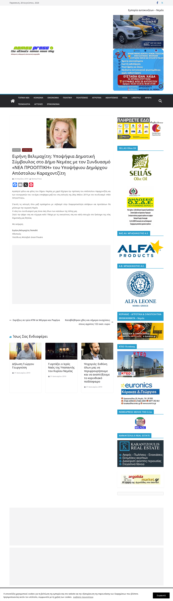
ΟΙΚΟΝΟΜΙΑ (53, 97)
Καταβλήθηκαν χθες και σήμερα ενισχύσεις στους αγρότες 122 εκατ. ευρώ (87, 322)
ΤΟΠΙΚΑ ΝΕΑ (23, 97)
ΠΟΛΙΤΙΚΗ (67, 97)
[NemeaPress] (12, 101)
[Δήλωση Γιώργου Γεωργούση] (25, 344)
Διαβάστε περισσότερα (83, 597)
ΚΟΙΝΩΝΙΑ (38, 97)
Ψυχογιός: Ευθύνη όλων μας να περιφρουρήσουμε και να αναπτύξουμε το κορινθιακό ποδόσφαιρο (97, 372)
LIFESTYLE (136, 97)
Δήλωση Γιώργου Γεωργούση (23, 365)
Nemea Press (36, 179)
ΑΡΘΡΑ (148, 97)
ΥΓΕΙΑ (124, 97)
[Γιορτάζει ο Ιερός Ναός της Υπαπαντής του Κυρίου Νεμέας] (61, 344)
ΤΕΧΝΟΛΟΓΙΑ (24, 104)
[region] (86, 594)
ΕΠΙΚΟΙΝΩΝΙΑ (53, 104)
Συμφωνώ (161, 595)
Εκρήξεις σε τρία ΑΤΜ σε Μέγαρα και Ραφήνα (36, 320)
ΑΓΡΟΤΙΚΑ (96, 97)
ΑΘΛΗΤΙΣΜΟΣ (112, 97)
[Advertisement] (61, 274)
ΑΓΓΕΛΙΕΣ (38, 104)
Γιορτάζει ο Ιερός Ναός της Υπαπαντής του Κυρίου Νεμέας (61, 367)
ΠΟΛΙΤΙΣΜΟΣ (82, 97)
